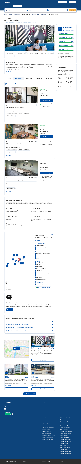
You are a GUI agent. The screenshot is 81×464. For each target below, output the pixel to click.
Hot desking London (46, 429)
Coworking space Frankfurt (65, 453)
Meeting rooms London (46, 409)
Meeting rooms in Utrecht (47, 403)
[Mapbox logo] (8, 289)
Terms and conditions (46, 461)
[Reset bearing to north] (6, 287)
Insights (32, 2)
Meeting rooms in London (65, 401)
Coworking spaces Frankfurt (65, 451)
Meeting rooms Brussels (65, 447)
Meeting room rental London (47, 437)
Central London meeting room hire (67, 413)
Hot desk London (45, 417)
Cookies (24, 461)
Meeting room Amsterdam (65, 427)
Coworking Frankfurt (64, 449)
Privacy (62, 461)
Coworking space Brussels (65, 441)
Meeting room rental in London (66, 411)
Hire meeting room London (47, 425)
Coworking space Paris (64, 425)
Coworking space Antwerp (65, 439)
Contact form (10, 309)
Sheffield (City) (44, 14)
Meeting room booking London (48, 427)
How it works (25, 2)
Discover (10, 14)
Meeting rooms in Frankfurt (65, 407)
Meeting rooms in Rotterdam (47, 407)
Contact (44, 2)
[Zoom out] (6, 285)
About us (38, 2)
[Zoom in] (6, 283)
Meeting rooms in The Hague (47, 405)
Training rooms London (46, 433)
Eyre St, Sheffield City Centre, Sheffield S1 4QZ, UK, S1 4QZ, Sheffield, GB (21, 22)
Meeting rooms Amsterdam (65, 433)
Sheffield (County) (35, 14)
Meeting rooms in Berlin (64, 405)
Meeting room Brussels (64, 445)
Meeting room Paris (64, 423)
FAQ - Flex (25, 411)
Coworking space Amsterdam (66, 431)
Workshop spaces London (65, 415)
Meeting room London (46, 413)
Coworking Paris (63, 419)
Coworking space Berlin (65, 421)
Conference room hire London (48, 415)
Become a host (52, 2)
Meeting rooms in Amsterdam (47, 401)
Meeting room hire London (47, 411)
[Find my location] (6, 281)
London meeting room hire (47, 421)
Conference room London (47, 431)
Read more (8, 71)
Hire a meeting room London (65, 409)
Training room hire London (65, 417)
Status (24, 415)
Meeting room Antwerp (64, 437)
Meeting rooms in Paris (64, 403)
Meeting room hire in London (47, 439)
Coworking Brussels (64, 443)
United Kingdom (17, 14)
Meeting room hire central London (48, 423)
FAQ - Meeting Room (27, 413)
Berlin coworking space (64, 429)
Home (5, 14)
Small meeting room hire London (48, 435)
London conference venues (47, 419)
